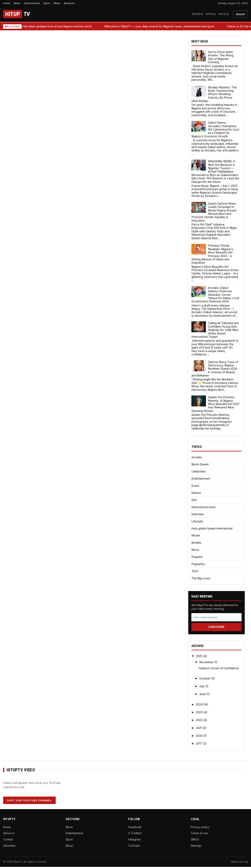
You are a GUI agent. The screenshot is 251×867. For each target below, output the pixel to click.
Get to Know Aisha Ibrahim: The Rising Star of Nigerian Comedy (221, 57)
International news (203, 507)
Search (240, 14)
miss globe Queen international (212, 528)
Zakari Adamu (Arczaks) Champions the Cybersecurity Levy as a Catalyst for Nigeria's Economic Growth (215, 129)
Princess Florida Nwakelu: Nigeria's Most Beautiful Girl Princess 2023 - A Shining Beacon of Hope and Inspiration (212, 254)
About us (9, 833)
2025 (199, 656)
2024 (199, 704)
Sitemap (196, 845)
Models (196, 542)
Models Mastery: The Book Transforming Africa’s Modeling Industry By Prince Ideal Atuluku (214, 94)
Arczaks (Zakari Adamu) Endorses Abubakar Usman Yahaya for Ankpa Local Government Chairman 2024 (215, 294)
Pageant (197, 556)
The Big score (200, 578)
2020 (199, 735)
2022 (199, 720)
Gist (194, 499)
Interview (197, 514)
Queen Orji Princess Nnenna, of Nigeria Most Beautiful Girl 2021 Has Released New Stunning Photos (215, 403)
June (202, 694)
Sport (47, 3)
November (206, 662)
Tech (194, 571)
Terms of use (199, 833)
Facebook (135, 827)
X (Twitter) (135, 833)
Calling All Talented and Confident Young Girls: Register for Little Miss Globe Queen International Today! (215, 329)
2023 (199, 712)
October (205, 678)
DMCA (195, 839)
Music (57, 3)
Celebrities (198, 471)
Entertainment (32, 3)
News (17, 3)
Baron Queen (200, 464)
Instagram (134, 839)
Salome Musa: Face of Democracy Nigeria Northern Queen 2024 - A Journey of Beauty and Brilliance (215, 368)
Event (195, 485)
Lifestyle (197, 521)
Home (6, 3)
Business (69, 3)
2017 (199, 743)
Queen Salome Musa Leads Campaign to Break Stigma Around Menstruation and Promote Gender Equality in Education (213, 212)
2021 (199, 728)
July (202, 686)
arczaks (196, 457)
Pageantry (198, 564)
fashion (196, 492)
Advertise (9, 845)
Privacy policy (200, 827)
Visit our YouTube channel (29, 800)
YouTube (134, 845)
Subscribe (216, 626)
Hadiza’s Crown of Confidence (218, 668)
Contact (8, 839)
